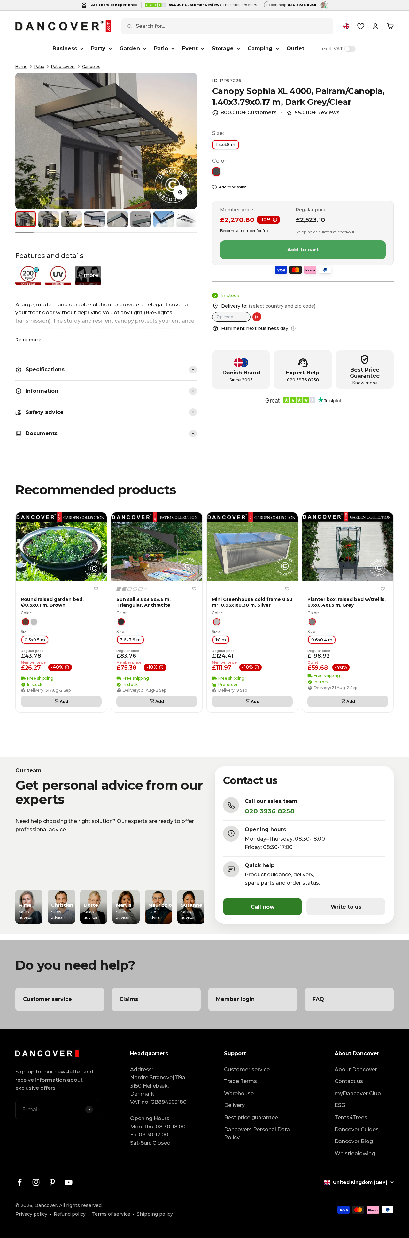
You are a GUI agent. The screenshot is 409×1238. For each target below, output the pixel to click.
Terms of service (111, 1214)
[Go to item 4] (94, 219)
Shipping (304, 231)
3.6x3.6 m (130, 639)
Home (21, 66)
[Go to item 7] (163, 219)
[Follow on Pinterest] (52, 1182)
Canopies (91, 66)
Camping (260, 48)
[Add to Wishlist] (96, 589)
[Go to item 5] (117, 219)
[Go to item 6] (140, 219)
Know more (364, 383)
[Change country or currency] (346, 26)
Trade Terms (240, 1081)
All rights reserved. (81, 1205)
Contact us (349, 1081)
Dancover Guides (357, 1130)
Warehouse (239, 1093)
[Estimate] (256, 316)
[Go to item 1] (25, 219)
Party (98, 48)
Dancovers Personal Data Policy (257, 1134)
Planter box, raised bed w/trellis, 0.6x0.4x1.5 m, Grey (346, 602)
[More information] (293, 328)
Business (64, 48)
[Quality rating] (132, 589)
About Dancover (356, 1069)
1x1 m (221, 639)
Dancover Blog (354, 1141)
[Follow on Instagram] (36, 1182)
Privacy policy (31, 1214)
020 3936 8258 (303, 379)
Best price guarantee (251, 1117)
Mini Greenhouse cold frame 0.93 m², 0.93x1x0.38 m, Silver (252, 602)
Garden (130, 48)
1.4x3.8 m (225, 144)
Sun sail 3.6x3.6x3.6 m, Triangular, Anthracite (143, 602)
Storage (223, 48)
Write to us (346, 907)
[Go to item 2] (48, 219)
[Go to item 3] (71, 219)
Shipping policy (155, 1214)
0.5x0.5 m (35, 639)
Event (190, 48)
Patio (161, 48)
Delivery (234, 1105)
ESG (340, 1105)
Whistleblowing (355, 1153)
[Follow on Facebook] (19, 1182)
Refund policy (70, 1214)
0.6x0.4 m (321, 639)
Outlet (295, 48)
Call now (262, 907)
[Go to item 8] (186, 219)
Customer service (247, 1069)
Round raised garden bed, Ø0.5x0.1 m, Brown (52, 602)
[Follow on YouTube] (68, 1182)
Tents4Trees (351, 1117)
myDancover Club (358, 1093)
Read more (28, 339)
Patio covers (63, 66)
